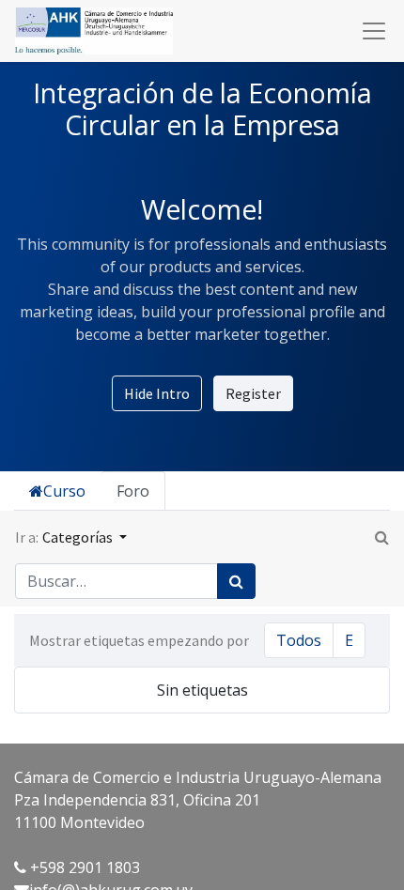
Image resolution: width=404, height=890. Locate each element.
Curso (64, 491)
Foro (133, 491)
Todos (298, 640)
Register (253, 393)
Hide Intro (157, 393)
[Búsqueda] (236, 581)
